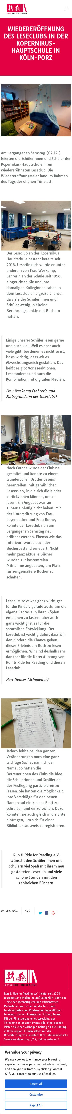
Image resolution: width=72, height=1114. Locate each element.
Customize (36, 1094)
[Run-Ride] (18, 9)
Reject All (36, 1105)
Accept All (36, 1084)
